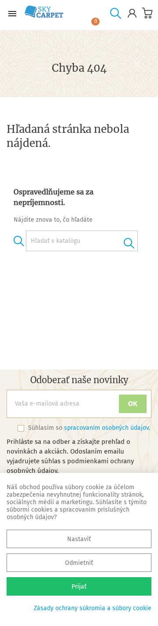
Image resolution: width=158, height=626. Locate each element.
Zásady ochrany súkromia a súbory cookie (92, 608)
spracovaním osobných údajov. (107, 428)
